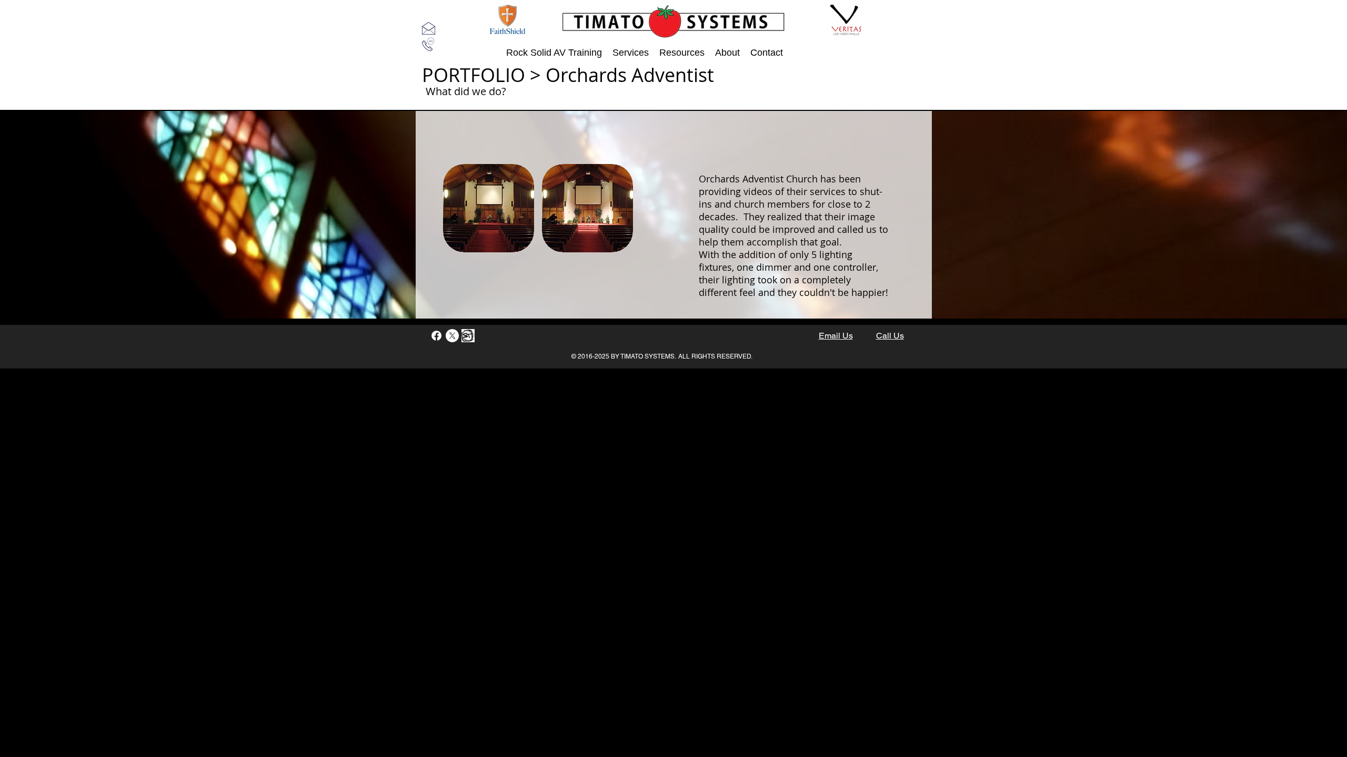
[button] (488, 208)
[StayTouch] (468, 335)
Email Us (836, 336)
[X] (452, 335)
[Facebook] (436, 335)
